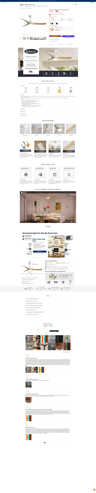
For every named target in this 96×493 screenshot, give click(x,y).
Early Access (40, 251)
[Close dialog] (63, 236)
